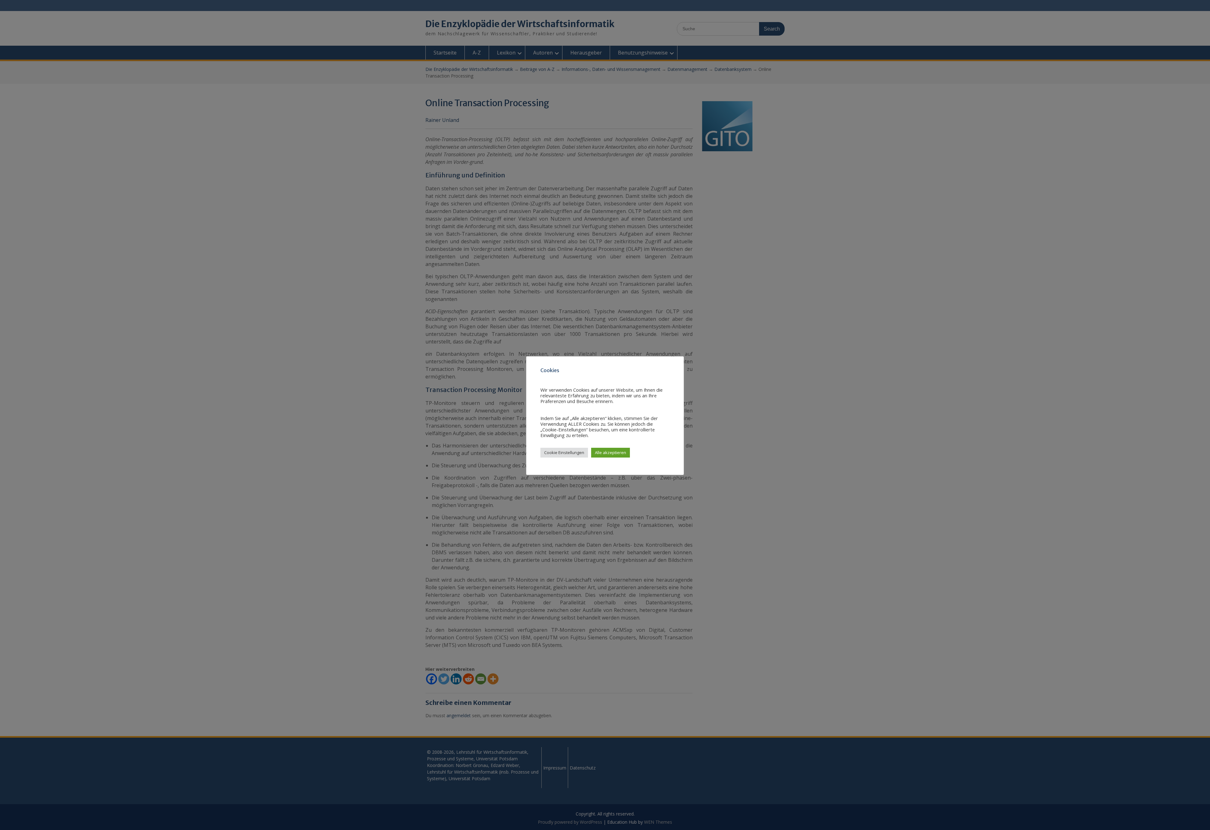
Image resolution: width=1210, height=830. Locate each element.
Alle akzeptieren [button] (610, 452)
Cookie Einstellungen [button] (564, 452)
